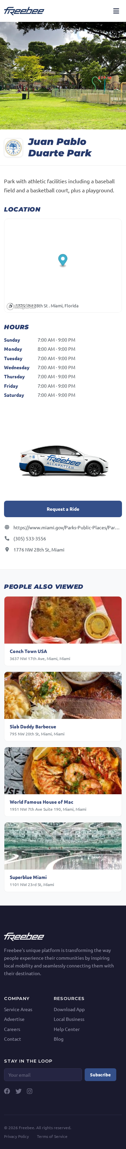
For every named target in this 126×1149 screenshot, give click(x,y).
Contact (12, 1039)
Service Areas (18, 1009)
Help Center (67, 1029)
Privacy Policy (16, 1136)
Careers (12, 1029)
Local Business (69, 1019)
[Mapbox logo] (21, 306)
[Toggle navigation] (116, 11)
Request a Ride (63, 509)
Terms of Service (52, 1136)
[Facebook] (7, 1091)
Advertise (14, 1019)
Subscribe (100, 1074)
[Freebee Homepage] (24, 936)
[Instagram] (29, 1091)
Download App (69, 1009)
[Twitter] (18, 1091)
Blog (59, 1039)
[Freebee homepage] (24, 11)
